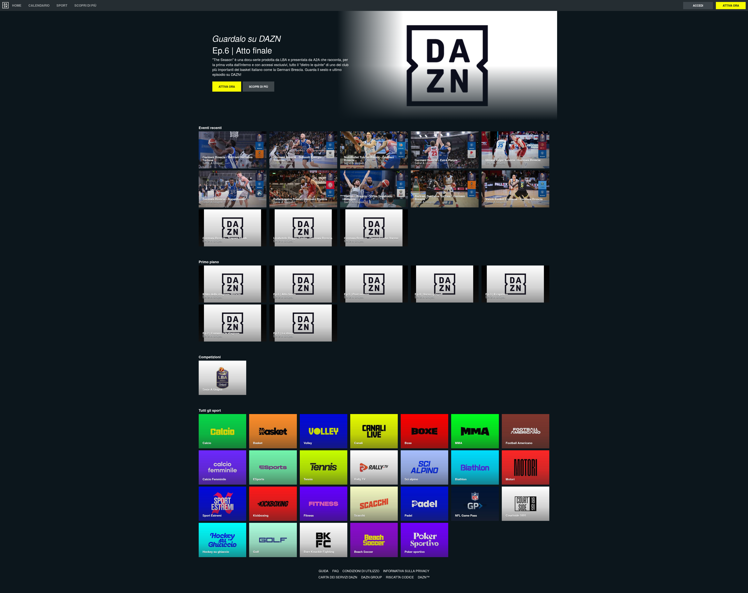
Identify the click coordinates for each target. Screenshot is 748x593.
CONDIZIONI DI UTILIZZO (360, 571)
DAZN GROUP (371, 577)
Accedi (698, 5)
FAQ (335, 571)
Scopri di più (85, 5)
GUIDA (323, 571)
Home (16, 5)
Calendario (38, 5)
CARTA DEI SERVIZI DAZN (337, 577)
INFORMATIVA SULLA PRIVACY (406, 571)
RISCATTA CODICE (400, 577)
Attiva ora (731, 5)
